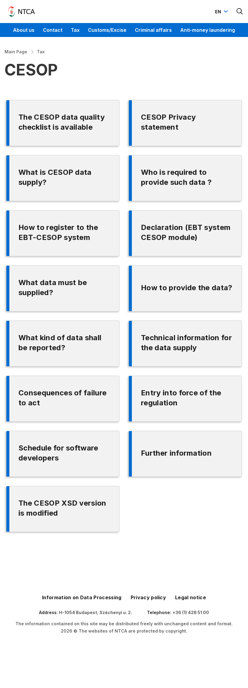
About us (23, 30)
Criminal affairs (153, 30)
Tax (75, 30)
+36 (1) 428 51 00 (190, 612)
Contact (52, 30)
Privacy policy (148, 597)
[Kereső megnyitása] (239, 11)
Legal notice (190, 597)
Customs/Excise (107, 30)
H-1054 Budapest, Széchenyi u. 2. (95, 612)
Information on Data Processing (82, 597)
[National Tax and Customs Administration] (21, 11)
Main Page (16, 51)
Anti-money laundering (207, 30)
